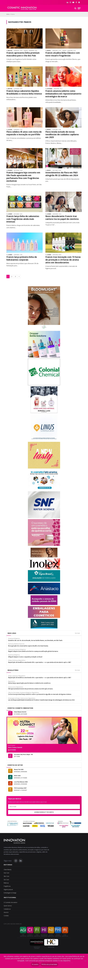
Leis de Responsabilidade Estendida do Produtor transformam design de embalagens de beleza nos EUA (41, 700)
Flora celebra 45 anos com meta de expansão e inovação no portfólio (24, 133)
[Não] (85, 961)
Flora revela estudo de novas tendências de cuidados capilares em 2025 (62, 135)
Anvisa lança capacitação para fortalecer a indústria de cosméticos (29, 683)
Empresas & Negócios (25, 692)
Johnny (10, 214)
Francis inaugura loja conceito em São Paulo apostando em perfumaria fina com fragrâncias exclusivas (23, 176)
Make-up (6, 883)
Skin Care (6, 876)
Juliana (10, 129)
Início (7, 14)
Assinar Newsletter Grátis (44, 812)
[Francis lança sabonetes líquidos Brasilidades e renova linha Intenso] (24, 76)
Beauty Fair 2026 (18, 769)
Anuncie (6, 912)
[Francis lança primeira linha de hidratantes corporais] (24, 243)
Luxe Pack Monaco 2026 (21, 782)
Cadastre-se (7, 909)
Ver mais (77, 633)
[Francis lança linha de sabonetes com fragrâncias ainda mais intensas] (24, 202)
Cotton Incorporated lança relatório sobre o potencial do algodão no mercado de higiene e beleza (39, 694)
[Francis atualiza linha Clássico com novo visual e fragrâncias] (63, 38)
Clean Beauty (7, 870)
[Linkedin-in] (20, 861)
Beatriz (49, 50)
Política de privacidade (49, 964)
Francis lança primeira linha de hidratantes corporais (21, 258)
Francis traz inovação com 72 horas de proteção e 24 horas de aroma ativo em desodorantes (63, 260)
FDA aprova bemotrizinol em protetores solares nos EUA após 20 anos (30, 689)
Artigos (10, 676)
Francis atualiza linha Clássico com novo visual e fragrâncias (62, 54)
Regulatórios (21, 676)
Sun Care (6, 880)
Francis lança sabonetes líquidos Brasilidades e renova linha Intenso (24, 92)
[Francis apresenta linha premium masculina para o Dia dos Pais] (24, 38)
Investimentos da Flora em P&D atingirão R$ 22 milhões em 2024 (61, 174)
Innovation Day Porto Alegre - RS (23, 754)
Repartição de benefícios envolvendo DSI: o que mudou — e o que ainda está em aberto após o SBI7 (39, 678)
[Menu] (79, 8)
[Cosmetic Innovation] (22, 8)
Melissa (10, 50)
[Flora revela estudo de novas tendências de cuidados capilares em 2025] (63, 117)
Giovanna (49, 88)
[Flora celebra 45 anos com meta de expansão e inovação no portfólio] (24, 117)
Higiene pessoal (8, 890)
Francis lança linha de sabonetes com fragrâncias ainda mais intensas (22, 219)
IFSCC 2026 (17, 775)
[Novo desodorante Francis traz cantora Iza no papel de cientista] (63, 202)
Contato (6, 916)
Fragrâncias (7, 886)
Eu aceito (35, 964)
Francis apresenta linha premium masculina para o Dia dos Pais (23, 54)
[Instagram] (16, 861)
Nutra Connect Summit (15, 747)
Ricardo (10, 170)
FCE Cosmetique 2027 (20, 788)
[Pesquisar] (75, 8)
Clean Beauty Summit (20, 712)
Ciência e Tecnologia (13, 692)
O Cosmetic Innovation (10, 902)
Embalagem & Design (14, 698)
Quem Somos (8, 906)
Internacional (12, 687)
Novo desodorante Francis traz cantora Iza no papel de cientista (62, 217)
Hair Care (6, 873)
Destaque (15, 676)
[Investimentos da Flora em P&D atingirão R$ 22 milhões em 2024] (63, 158)
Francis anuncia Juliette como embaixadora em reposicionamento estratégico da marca (63, 94)
